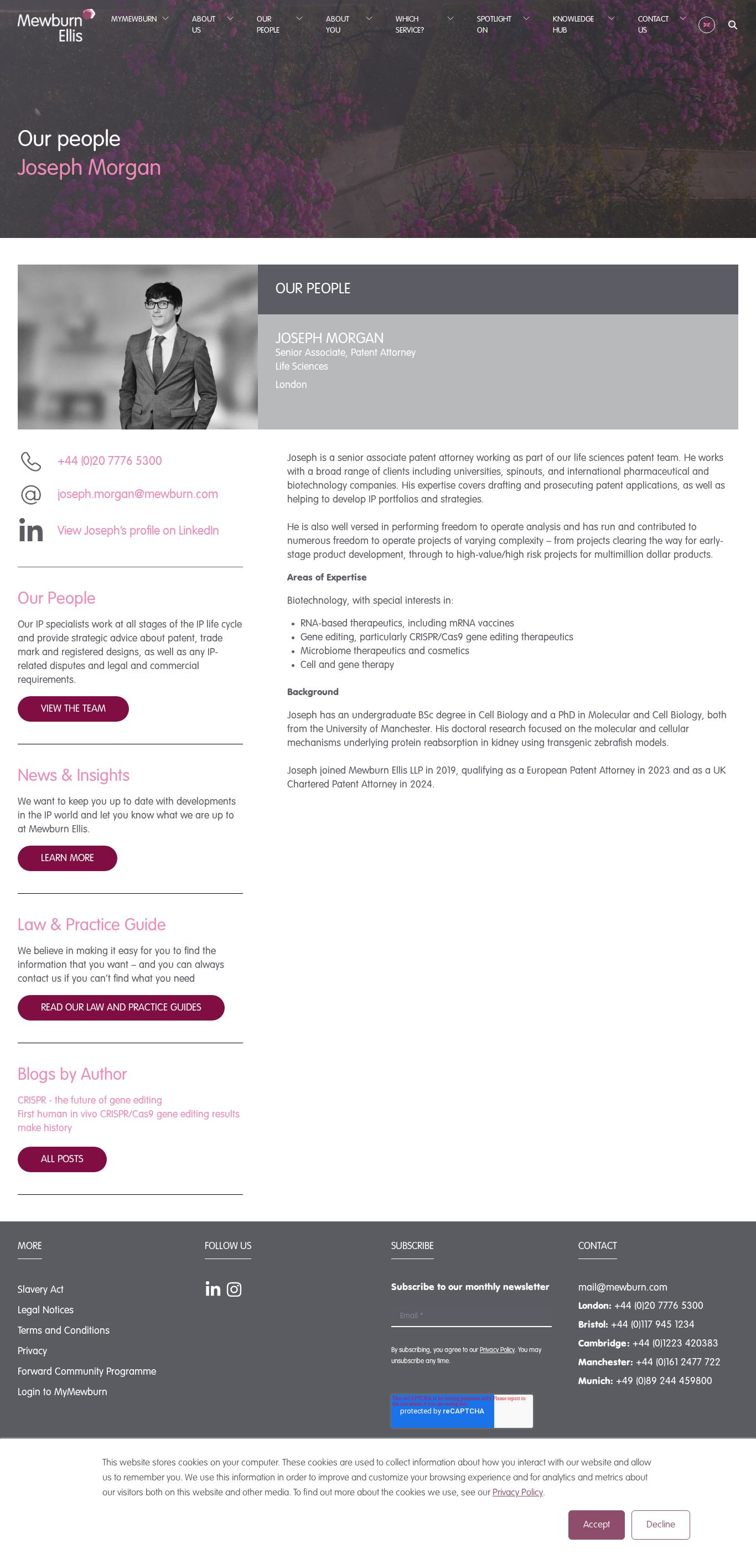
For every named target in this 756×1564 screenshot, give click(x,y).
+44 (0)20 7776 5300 (658, 1306)
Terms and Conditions (64, 1331)
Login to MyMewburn (62, 1392)
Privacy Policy (518, 1493)
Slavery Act (41, 1290)
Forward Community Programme (87, 1372)
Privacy (32, 1351)
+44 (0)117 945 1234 (653, 1325)
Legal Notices (46, 1311)
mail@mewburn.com (622, 1288)
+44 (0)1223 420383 (675, 1344)
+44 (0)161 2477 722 (678, 1363)
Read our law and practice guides (121, 1008)
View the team (73, 709)
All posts (62, 1159)
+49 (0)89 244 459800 (664, 1381)
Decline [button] (660, 1525)
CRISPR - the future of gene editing (90, 1101)
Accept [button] (596, 1525)
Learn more (67, 858)
